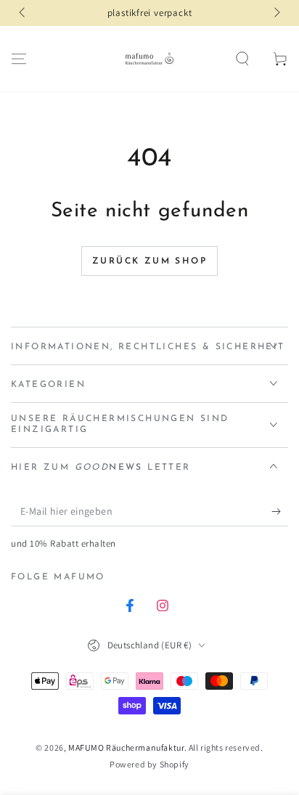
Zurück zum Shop (149, 261)
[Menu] (19, 58)
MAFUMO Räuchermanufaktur (126, 747)
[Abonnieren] (279, 512)
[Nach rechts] (275, 13)
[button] (242, 58)
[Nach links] (23, 13)
